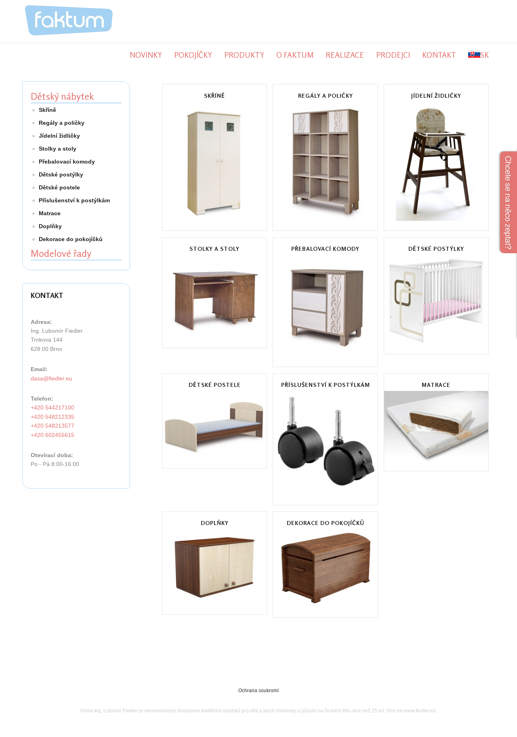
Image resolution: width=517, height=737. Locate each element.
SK (484, 54)
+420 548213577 (52, 425)
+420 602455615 (52, 435)
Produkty (244, 54)
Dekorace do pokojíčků (325, 523)
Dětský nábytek (62, 96)
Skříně (214, 95)
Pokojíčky (193, 54)
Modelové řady (61, 253)
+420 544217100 (52, 407)
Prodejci (393, 54)
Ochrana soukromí (258, 690)
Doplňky (215, 523)
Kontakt (439, 54)
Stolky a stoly (214, 249)
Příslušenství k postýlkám (325, 385)
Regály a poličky (325, 95)
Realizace (345, 54)
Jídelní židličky (436, 95)
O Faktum (294, 54)
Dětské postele (215, 385)
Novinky (146, 54)
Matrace (436, 385)
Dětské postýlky (436, 249)
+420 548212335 (52, 417)
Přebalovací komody (325, 249)
